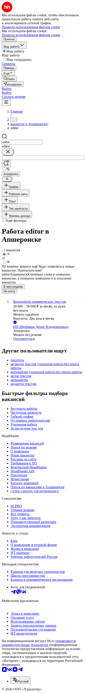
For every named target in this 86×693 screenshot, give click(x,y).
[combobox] (22, 142)
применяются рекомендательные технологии (39, 643)
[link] (9, 78)
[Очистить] (8, 152)
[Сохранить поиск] (6, 163)
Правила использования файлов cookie (31, 35)
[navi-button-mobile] (6, 102)
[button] (6, 89)
